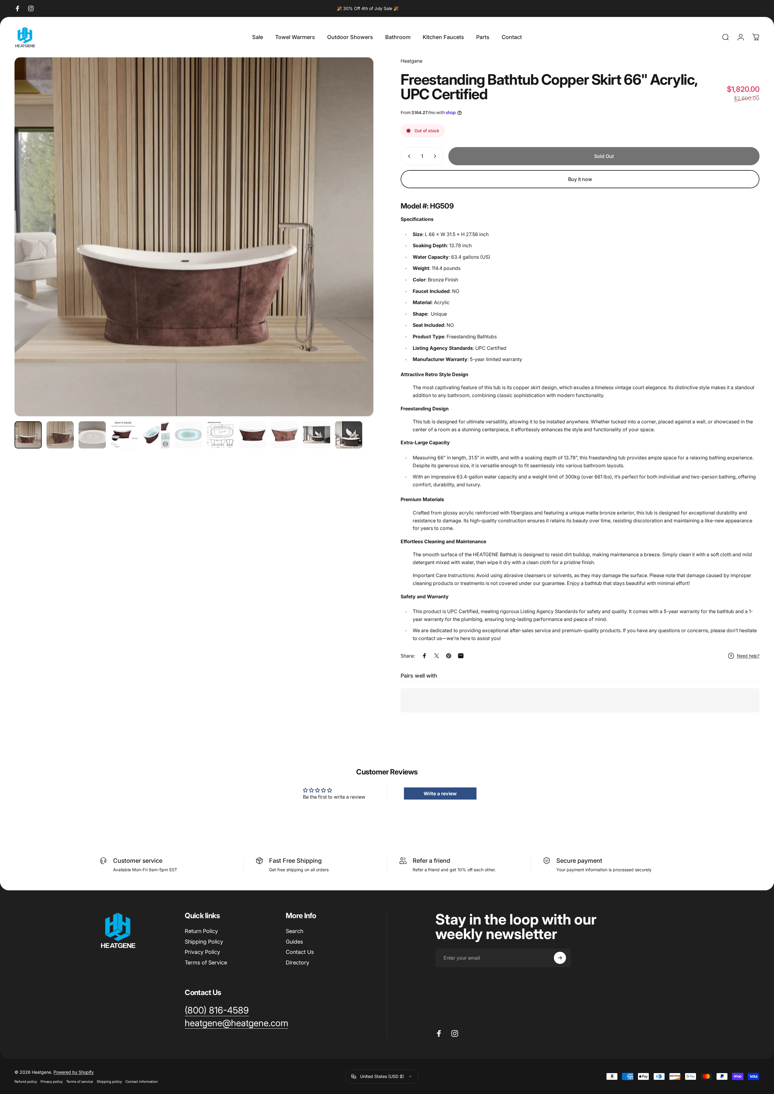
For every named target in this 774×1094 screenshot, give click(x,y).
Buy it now (580, 179)
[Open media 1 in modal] (194, 236)
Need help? (748, 655)
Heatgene (411, 61)
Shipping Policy (204, 941)
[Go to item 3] (92, 434)
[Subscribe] (560, 958)
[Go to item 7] (220, 434)
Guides (294, 941)
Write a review (440, 793)
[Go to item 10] (316, 434)
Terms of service (79, 1081)
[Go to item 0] (28, 434)
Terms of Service (206, 962)
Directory (297, 962)
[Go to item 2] (60, 434)
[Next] (357, 251)
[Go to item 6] (188, 434)
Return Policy (201, 931)
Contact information (141, 1081)
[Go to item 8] (252, 434)
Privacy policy (52, 1081)
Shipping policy (109, 1081)
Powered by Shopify (74, 1071)
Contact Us (300, 952)
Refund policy (26, 1081)
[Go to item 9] (284, 434)
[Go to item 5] (156, 434)
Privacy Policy (202, 952)
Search (294, 931)
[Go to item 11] (348, 434)
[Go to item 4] (124, 434)
